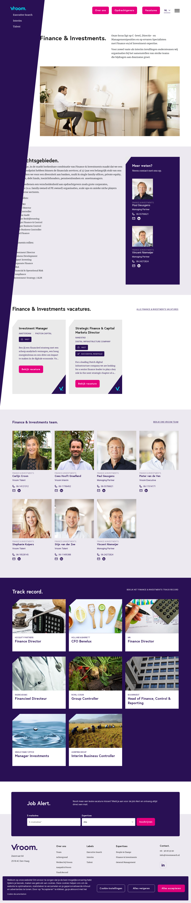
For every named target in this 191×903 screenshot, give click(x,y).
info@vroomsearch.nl (170, 855)
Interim (90, 857)
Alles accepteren (171, 888)
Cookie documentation (16, 894)
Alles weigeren (141, 888)
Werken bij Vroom (64, 862)
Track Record (62, 872)
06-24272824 (142, 261)
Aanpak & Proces (63, 867)
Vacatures (151, 10)
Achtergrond (62, 857)
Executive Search (94, 852)
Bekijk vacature (31, 369)
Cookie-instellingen (111, 888)
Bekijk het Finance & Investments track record (152, 590)
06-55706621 (142, 214)
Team (58, 852)
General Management (126, 862)
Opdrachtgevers (124, 10)
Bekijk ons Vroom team (165, 422)
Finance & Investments (126, 857)
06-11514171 (149, 486)
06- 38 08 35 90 (167, 851)
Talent (90, 862)
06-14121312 (22, 486)
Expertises (87, 815)
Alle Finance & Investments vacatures (157, 309)
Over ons (100, 10)
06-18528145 (22, 554)
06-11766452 (65, 486)
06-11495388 (65, 554)
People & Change (123, 852)
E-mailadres (32, 815)
